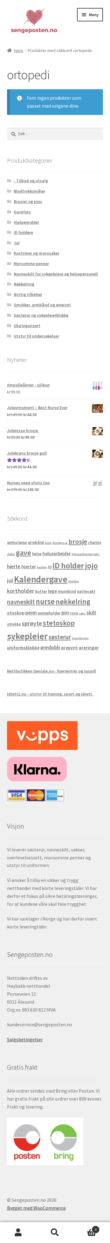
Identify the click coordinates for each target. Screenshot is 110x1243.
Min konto (18, 1232)
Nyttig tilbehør (28, 294)
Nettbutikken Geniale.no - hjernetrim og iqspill (51, 671)
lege (52, 591)
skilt (91, 612)
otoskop (15, 613)
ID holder (68, 565)
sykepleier (27, 636)
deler (11, 554)
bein (48, 543)
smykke (14, 624)
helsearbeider (56, 553)
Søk (55, 1232)
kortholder (20, 590)
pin (65, 612)
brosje (77, 541)
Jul (17, 242)
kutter (41, 591)
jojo (91, 565)
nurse (45, 601)
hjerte (13, 566)
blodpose (60, 543)
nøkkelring (73, 601)
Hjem (18, 50)
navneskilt (21, 602)
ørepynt (69, 648)
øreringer (89, 648)
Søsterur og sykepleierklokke (41, 315)
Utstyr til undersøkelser (36, 336)
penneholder (49, 613)
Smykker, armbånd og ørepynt (42, 305)
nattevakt (86, 591)
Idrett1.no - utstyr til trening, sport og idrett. (50, 694)
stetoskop (59, 623)
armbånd (36, 542)
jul (10, 580)
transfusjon (80, 638)
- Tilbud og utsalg (31, 180)
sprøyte (32, 623)
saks (82, 613)
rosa (74, 613)
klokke (73, 581)
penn (31, 612)
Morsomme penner (31, 263)
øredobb (50, 647)
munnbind (67, 591)
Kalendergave (41, 579)
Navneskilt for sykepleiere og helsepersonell (56, 274)
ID (50, 567)
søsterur (60, 637)
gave (23, 552)
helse (37, 553)
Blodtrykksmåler (29, 191)
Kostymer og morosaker (36, 253)
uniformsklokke (23, 648)
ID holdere (23, 232)
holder (42, 567)
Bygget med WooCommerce (36, 1208)
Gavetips (22, 212)
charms (94, 542)
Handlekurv (85, 1227)
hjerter (28, 567)
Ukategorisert (27, 325)
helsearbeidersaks (86, 554)
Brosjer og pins (28, 201)
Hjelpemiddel (26, 222)
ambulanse (17, 542)
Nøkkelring (24, 284)
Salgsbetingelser (25, 1039)
